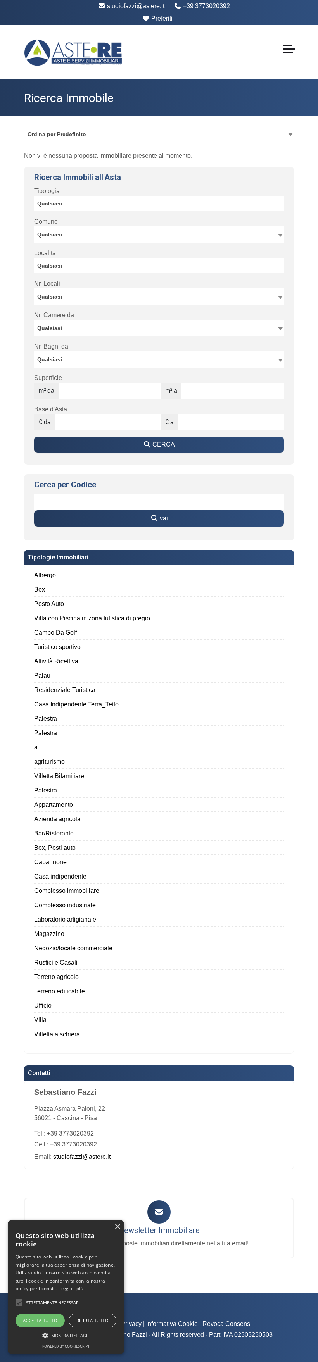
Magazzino (49, 933)
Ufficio (43, 1005)
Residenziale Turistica (64, 690)
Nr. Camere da (54, 315)
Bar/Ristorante (54, 833)
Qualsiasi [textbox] (49, 296)
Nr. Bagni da (51, 346)
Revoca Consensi (227, 1324)
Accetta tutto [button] (40, 1320)
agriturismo (49, 761)
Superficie (48, 378)
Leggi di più (71, 1288)
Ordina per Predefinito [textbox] (57, 134)
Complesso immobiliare (66, 890)
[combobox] (159, 134)
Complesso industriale (65, 905)
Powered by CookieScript (66, 1346)
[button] (19, 1302)
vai (163, 518)
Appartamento (53, 804)
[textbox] (159, 234)
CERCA (163, 444)
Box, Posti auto (55, 847)
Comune (46, 221)
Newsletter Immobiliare (159, 1230)
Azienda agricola (57, 819)
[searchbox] (161, 205)
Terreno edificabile (59, 991)
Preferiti (161, 18)
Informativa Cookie (172, 1324)
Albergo (45, 575)
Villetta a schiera (57, 1034)
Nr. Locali (47, 283)
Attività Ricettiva (56, 661)
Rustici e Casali (56, 962)
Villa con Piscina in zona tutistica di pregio (92, 618)
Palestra (45, 718)
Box (39, 589)
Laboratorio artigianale (65, 919)
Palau (42, 675)
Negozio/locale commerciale (73, 948)
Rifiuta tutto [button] (92, 1320)
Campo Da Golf (55, 632)
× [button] (117, 1227)
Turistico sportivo (57, 647)
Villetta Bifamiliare (59, 776)
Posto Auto (49, 604)
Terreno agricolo (56, 977)
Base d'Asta (50, 409)
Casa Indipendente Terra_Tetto (76, 704)
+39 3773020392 (205, 6)
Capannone (50, 862)
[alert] (66, 1287)
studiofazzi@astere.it (134, 6)
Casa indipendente (60, 876)
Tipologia (47, 191)
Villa (40, 1020)
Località (45, 253)
